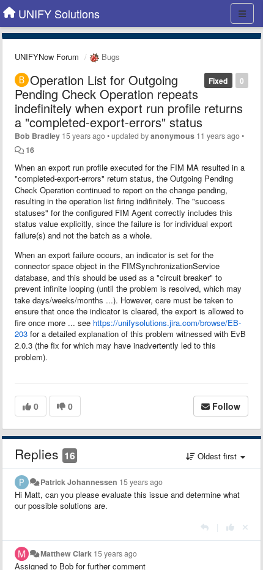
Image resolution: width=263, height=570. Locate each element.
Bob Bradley (37, 135)
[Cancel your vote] (245, 527)
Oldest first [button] (217, 456)
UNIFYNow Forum (47, 56)
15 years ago (141, 481)
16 (30, 149)
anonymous (172, 135)
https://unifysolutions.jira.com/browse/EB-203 (128, 328)
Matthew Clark (66, 553)
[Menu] (242, 13)
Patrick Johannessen (78, 481)
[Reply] (205, 527)
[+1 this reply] (230, 527)
